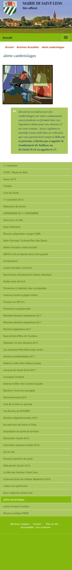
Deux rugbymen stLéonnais (17, 492)
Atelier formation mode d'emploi (20, 247)
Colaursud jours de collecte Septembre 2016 (27, 479)
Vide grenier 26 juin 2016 (16, 465)
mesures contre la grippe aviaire (20, 295)
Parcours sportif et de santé (18, 458)
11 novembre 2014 (13, 199)
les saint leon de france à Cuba (19, 424)
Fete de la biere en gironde (17, 404)
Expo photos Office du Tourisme (20, 336)
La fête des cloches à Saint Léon (20, 472)
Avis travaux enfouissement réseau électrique (27, 274)
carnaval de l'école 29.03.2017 (19, 370)
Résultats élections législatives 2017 (22, 322)
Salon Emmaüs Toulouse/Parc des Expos (25, 240)
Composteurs (10, 261)
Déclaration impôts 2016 (16, 438)
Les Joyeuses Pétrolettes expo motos (23, 349)
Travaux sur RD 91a (14, 301)
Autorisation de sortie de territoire (21, 431)
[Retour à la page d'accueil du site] (10, 9)
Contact (37, 524)
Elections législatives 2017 (17, 329)
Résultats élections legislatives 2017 (22, 315)
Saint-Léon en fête (13, 220)
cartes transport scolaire (16, 506)
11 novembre (10, 165)
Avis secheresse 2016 (15, 397)
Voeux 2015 (9, 179)
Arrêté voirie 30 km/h (14, 281)
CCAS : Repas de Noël (15, 172)
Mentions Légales (19, 524)
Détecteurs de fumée (14, 206)
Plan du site (52, 524)
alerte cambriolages (13, 499)
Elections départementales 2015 (20, 417)
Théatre (7, 186)
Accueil (7, 37)
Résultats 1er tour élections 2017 (20, 342)
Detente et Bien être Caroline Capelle (23, 383)
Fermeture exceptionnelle (16, 308)
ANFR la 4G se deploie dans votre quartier (25, 254)
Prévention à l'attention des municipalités (25, 288)
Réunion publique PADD (16, 513)
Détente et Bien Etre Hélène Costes (22, 363)
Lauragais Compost (13, 376)
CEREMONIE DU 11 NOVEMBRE (21, 213)
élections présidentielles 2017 (19, 356)
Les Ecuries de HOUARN (16, 411)
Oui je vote (9, 451)
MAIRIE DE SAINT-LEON (42, 3)
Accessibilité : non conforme (35, 527)
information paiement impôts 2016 (21, 445)
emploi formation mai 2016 (17, 267)
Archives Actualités (28, 47)
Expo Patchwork (11, 226)
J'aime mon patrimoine (15, 486)
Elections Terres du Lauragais (19, 390)
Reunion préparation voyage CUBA (22, 233)
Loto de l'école (11, 192)
